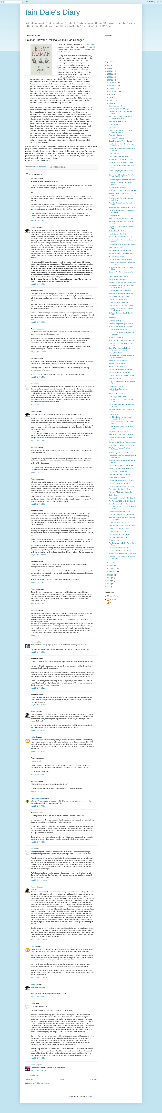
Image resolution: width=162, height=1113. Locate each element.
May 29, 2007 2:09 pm (38, 504)
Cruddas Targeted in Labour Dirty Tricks (122, 180)
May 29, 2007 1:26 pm (38, 220)
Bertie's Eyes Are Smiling (117, 231)
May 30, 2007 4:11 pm (38, 1071)
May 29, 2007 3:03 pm (38, 730)
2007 (109, 80)
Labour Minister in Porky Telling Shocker (123, 245)
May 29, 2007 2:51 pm (38, 688)
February (112, 568)
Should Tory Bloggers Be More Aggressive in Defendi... (119, 349)
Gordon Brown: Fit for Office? (119, 531)
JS (110, 603)
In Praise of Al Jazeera (116, 138)
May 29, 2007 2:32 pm (38, 635)
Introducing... (113, 318)
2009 (109, 74)
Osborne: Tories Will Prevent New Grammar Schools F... (120, 131)
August (111, 94)
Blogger (90, 1097)
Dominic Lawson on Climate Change (121, 375)
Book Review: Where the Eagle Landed (122, 525)
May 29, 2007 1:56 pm (38, 441)
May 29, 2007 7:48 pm (38, 806)
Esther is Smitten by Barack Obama (121, 162)
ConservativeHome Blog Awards (120, 290)
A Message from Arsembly (118, 361)
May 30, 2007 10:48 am (39, 939)
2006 (109, 575)
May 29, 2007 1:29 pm (38, 284)
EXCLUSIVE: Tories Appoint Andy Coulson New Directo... (120, 117)
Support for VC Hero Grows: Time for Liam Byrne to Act (121, 176)
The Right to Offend (115, 353)
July (110, 97)
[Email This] (55, 167)
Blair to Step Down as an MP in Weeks (122, 480)
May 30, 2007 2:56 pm (38, 997)
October (112, 88)
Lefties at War (113, 124)
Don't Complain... (115, 153)
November (113, 85)
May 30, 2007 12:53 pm (39, 978)
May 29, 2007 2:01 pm (38, 472)
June (111, 100)
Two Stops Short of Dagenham (119, 474)
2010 (109, 71)
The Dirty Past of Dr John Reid (119, 534)
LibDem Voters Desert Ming (118, 483)
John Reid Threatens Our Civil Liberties (122, 190)
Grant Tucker (113, 596)
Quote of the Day (114, 215)
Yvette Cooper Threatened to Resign (121, 453)
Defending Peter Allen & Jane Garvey (121, 514)
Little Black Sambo (38, 798)
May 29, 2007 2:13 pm (38, 582)
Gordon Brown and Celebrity (118, 302)
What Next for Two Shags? (118, 394)
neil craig (34, 737)
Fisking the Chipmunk (116, 135)
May (110, 103)
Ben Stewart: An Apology (117, 121)
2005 (109, 578)
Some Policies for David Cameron (120, 504)
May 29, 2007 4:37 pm (38, 791)
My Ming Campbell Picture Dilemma (121, 293)
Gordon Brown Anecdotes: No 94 (120, 548)
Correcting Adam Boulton (117, 106)
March (111, 565)
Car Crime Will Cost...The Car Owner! (121, 551)
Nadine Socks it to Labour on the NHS (122, 434)
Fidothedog (35, 1065)
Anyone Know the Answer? (118, 364)
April (111, 562)
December (113, 83)
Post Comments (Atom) (42, 1083)
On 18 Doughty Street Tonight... (119, 109)
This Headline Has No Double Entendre (122, 498)
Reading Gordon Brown (117, 477)
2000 (109, 587)
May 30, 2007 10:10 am (39, 880)
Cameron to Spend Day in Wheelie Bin (122, 324)
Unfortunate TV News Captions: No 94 (122, 445)
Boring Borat (113, 495)
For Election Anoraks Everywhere (120, 259)
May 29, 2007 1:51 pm (38, 404)
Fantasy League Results (117, 366)
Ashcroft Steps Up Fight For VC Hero (121, 159)
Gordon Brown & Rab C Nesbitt (119, 522)
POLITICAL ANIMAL (88, 45)
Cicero (33, 384)
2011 (109, 68)
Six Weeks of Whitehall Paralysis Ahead (122, 442)
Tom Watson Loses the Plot (118, 386)
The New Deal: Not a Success (119, 431)
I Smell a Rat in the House (118, 330)
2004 (109, 581)
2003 (109, 584)
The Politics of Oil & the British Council (122, 501)
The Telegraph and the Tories (119, 296)
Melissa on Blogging (116, 378)
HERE (48, 160)
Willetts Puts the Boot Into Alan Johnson (122, 283)
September (113, 91)
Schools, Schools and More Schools (121, 254)
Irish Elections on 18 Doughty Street (121, 327)
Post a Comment (34, 1075)
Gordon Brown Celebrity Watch (119, 512)
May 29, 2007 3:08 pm (38, 751)
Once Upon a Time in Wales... (119, 277)
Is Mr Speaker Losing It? (117, 248)
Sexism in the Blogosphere (118, 280)
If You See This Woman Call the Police (122, 208)
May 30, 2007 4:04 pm (38, 1058)
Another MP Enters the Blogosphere (121, 492)
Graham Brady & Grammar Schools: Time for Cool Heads (121, 171)
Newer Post (30, 1079)
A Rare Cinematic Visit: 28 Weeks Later (122, 554)
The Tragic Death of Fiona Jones (120, 372)
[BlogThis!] (57, 167)
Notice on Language (116, 337)
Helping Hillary (114, 414)
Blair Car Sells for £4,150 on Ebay (120, 237)
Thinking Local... (114, 127)
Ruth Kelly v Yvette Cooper (118, 397)
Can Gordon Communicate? (118, 299)
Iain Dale (112, 599)
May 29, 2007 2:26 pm (38, 603)
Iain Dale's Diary (52, 12)
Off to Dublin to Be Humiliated (119, 156)
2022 (109, 65)
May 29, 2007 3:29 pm (38, 774)
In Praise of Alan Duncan (117, 187)
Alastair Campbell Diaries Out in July (121, 486)
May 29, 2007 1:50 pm (38, 377)
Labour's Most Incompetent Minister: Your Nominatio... (121, 309)
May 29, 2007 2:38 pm (38, 652)
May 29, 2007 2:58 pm (38, 705)
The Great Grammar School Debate (121, 465)
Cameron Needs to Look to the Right (121, 305)
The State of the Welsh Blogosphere (121, 369)
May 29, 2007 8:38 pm (38, 842)
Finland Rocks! (114, 540)
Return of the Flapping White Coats (121, 218)
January (112, 571)
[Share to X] (59, 167)
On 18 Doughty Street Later (118, 471)
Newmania (35, 227)
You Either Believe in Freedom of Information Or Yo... (120, 418)
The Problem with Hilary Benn (119, 537)
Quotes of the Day (115, 321)
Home (62, 1079)
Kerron (33, 642)
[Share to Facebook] (62, 167)
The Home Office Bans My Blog (119, 489)
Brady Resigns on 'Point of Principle (121, 141)
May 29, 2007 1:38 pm (38, 352)
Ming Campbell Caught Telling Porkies (122, 340)
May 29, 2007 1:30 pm (38, 322)
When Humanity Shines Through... (120, 250)
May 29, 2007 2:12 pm (38, 555)
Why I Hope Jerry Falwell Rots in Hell (121, 468)
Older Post (93, 1079)
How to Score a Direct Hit (117, 234)
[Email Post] (50, 166)
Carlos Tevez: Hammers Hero (119, 528)
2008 (109, 77)
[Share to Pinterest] (64, 167)
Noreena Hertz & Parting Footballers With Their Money (121, 356)
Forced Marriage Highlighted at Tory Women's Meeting (121, 286)
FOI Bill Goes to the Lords (117, 256)
